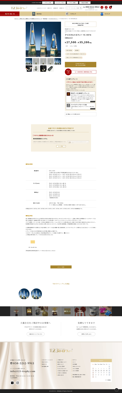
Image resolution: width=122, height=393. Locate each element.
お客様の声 (55, 8)
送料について (60, 364)
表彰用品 (45, 18)
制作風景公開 (45, 366)
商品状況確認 (85, 2)
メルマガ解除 (76, 370)
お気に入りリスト (77, 366)
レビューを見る (73, 46)
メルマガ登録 (76, 368)
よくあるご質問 (60, 366)
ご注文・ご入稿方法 (62, 373)
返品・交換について (62, 362)
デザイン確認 (72, 2)
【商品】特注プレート (48, 233)
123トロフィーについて (41, 8)
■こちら (66, 233)
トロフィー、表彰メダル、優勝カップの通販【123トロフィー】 (28, 18)
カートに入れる (81, 64)
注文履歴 (75, 364)
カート (74, 362)
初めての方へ (45, 362)
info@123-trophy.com (22, 371)
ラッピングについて (61, 368)
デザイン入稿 (48, 2)
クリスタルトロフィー (53, 18)
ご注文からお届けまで (62, 370)
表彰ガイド (50, 8)
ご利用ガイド (61, 8)
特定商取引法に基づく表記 (79, 374)
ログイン (75, 360)
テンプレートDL (60, 2)
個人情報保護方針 (77, 377)
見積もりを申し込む (86, 334)
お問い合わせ (60, 375)
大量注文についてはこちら (35, 334)
